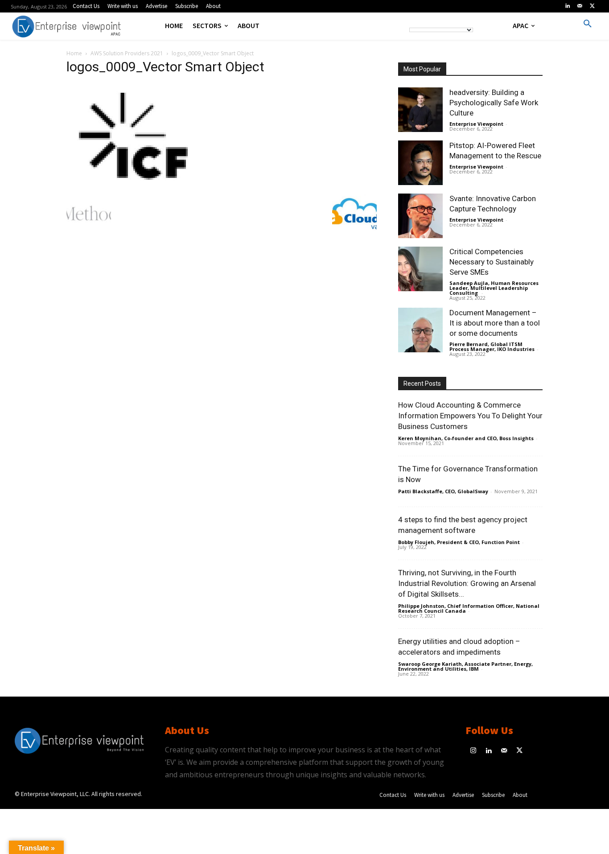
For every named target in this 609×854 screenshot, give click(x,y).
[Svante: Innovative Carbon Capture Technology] (420, 216)
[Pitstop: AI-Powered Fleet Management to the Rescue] (420, 162)
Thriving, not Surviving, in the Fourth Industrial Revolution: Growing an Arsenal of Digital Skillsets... (467, 583)
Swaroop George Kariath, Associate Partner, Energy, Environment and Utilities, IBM (465, 666)
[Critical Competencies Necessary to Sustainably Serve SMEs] (420, 269)
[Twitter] (592, 6)
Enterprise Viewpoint (476, 123)
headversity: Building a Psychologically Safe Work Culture (493, 102)
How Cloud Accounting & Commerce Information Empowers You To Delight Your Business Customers (470, 415)
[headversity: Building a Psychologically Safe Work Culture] (420, 109)
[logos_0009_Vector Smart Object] (133, 182)
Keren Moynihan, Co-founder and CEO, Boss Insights (466, 438)
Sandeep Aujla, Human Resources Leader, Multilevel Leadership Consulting (494, 288)
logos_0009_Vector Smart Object (165, 66)
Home (74, 53)
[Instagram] (473, 751)
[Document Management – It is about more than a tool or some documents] (420, 330)
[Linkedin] (567, 6)
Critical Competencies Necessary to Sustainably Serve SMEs (491, 261)
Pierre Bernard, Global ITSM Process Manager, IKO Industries (492, 346)
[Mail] (580, 6)
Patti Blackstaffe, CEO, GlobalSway (443, 491)
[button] (587, 24)
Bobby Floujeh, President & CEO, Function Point (459, 542)
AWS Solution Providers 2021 (127, 53)
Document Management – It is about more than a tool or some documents (494, 323)
